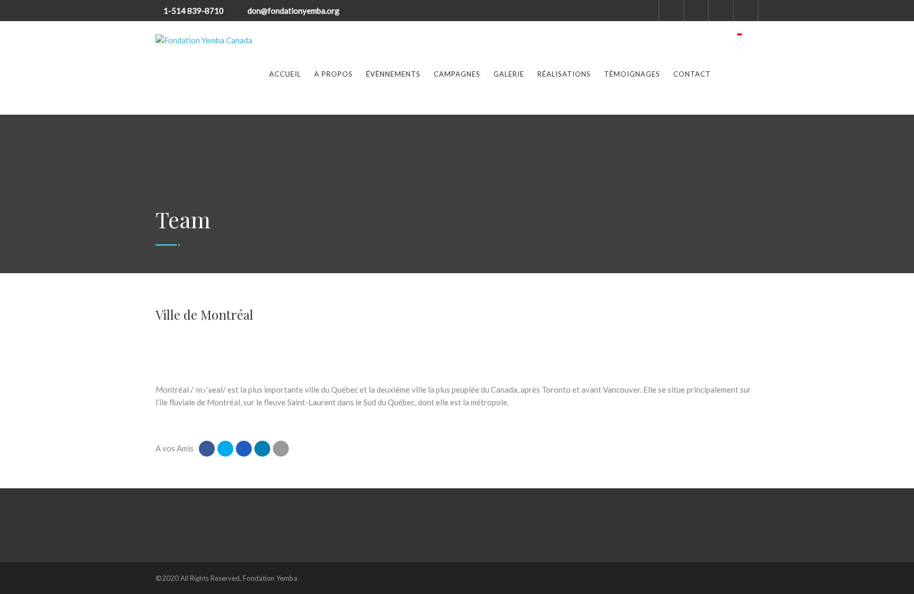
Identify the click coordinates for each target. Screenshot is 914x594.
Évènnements (393, 74)
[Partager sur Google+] (244, 449)
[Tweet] (225, 449)
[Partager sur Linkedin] (262, 449)
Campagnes (457, 74)
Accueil (285, 74)
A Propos (333, 74)
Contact (692, 74)
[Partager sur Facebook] (207, 449)
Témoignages (632, 74)
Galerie (508, 74)
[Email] (281, 449)
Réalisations (564, 74)
